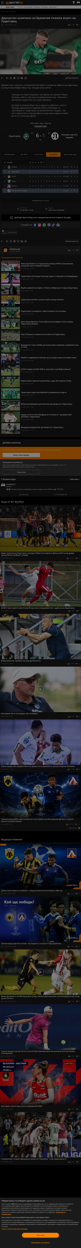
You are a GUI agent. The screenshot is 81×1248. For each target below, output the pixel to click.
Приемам (40, 1235)
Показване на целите (40, 1242)
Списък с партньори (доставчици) (14, 1229)
